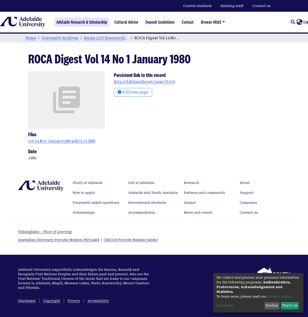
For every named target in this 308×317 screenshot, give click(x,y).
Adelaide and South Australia (153, 192)
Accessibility (98, 301)
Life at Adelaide (141, 183)
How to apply (84, 192)
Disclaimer (27, 301)
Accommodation (141, 212)
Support (246, 192)
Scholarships (84, 212)
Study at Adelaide (88, 183)
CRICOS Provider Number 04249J (131, 240)
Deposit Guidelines (160, 22)
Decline (272, 305)
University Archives (59, 38)
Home (30, 38)
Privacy (74, 301)
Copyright (51, 301)
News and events (198, 212)
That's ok (289, 305)
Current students (197, 6)
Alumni (190, 202)
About (245, 183)
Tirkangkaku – (45, 232)
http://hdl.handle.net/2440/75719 (144, 82)
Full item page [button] (134, 92)
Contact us (261, 6)
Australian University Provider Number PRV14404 (58, 240)
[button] (299, 22)
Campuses (248, 202)
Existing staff (232, 6)
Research (191, 183)
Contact (188, 22)
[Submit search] (293, 22)
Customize (225, 305)
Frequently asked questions (96, 202)
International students (147, 202)
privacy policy (279, 296)
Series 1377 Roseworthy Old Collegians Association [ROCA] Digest (106, 38)
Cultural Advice (126, 22)
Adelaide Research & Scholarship (81, 22)
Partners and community (204, 192)
